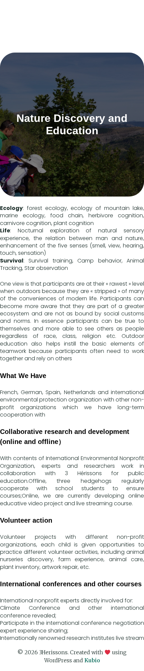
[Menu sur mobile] (129, 14)
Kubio (92, 660)
